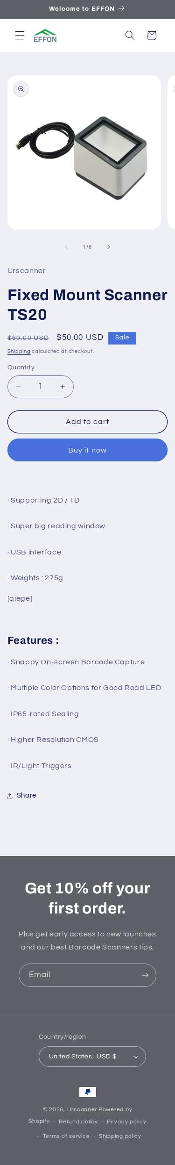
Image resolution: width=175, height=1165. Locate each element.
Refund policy (78, 1121)
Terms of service (66, 1136)
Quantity (21, 367)
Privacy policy (126, 1121)
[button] (19, 35)
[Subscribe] (145, 975)
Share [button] (26, 795)
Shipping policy (120, 1136)
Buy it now (87, 450)
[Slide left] (66, 247)
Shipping (19, 351)
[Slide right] (108, 247)
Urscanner (82, 1109)
